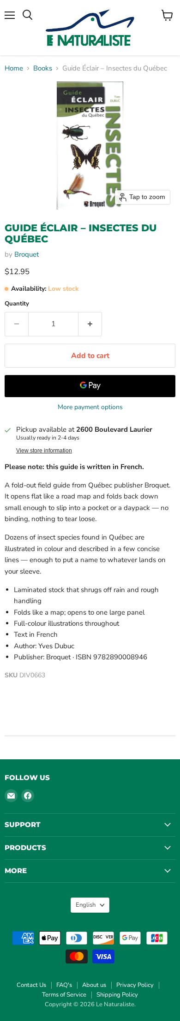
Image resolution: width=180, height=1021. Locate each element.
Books (42, 68)
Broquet (26, 254)
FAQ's (64, 985)
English (86, 905)
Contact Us (31, 985)
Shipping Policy (117, 995)
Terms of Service (64, 995)
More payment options (90, 407)
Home (14, 68)
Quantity (17, 303)
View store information (44, 450)
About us (94, 985)
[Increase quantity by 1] (90, 324)
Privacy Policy (135, 985)
